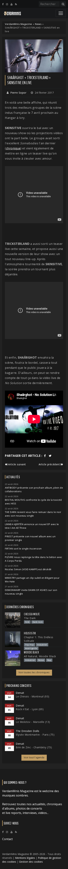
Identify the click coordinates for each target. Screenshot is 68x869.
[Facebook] (2, 4)
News (38, 24)
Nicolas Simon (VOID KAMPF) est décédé (28, 569)
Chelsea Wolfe (32, 614)
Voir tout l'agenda (34, 757)
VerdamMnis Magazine (18, 24)
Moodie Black (31, 652)
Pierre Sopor (18, 92)
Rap (49, 660)
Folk (27, 622)
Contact (7, 839)
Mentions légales (25, 858)
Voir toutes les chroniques (34, 672)
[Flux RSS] (16, 4)
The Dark (30, 618)
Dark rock (38, 622)
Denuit (20, 693)
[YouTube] (12, 4)
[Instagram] (7, 4)
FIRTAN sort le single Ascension (23, 548)
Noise (41, 660)
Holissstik (30, 633)
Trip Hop (29, 644)
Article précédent (50, 464)
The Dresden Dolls (27, 731)
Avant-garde (31, 648)
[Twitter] (50, 456)
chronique (13, 148)
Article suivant (16, 464)
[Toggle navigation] (61, 13)
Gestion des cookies (31, 861)
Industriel (42, 644)
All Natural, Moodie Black (40, 656)
